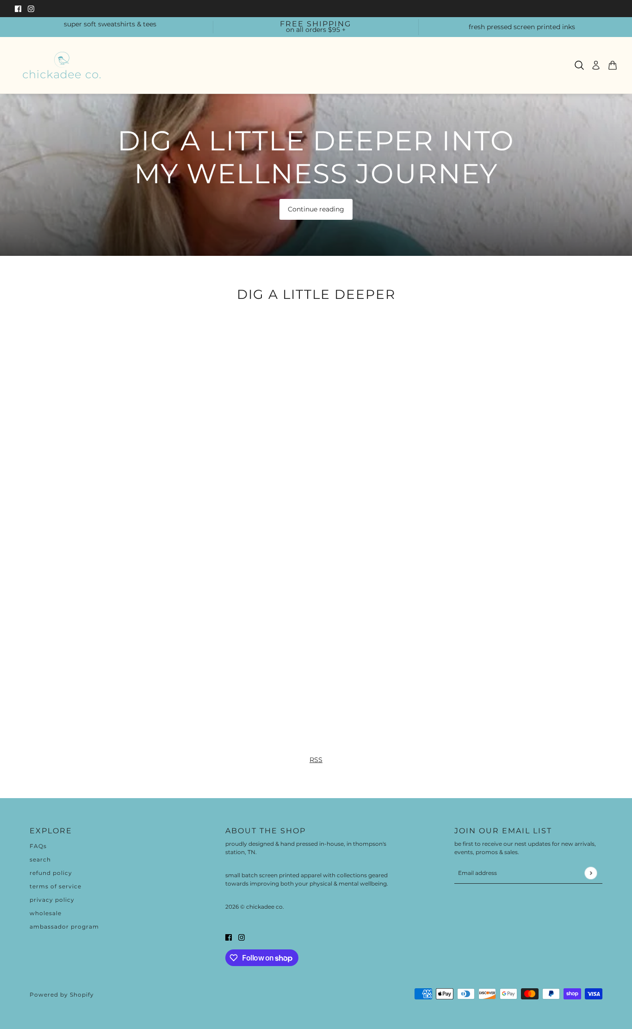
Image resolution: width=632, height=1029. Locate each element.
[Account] (596, 65)
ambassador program (64, 926)
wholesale (46, 913)
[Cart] (612, 65)
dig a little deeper (316, 294)
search (40, 859)
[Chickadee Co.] (61, 65)
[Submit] (590, 873)
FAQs (38, 846)
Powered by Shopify (62, 994)
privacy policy (52, 899)
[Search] (579, 65)
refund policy (51, 872)
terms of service (55, 886)
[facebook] (18, 8)
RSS (316, 760)
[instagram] (31, 8)
